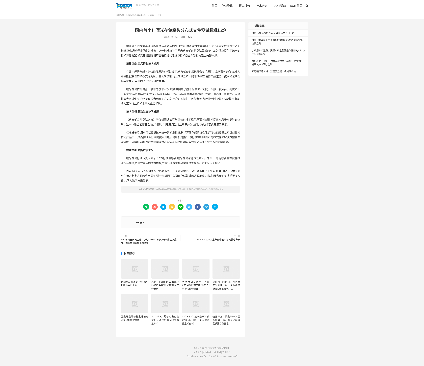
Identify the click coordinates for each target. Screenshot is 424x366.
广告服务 (207, 352)
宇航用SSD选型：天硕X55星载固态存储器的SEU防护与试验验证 (196, 285)
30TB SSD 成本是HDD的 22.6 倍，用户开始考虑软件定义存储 (196, 320)
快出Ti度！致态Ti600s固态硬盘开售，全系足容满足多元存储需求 (226, 320)
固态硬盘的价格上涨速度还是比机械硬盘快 (274, 71)
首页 (214, 5)
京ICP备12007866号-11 (197, 356)
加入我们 (217, 352)
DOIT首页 (296, 5)
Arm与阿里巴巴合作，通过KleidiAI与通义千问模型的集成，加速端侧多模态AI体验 (149, 241)
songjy (140, 222)
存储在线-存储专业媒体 (124, 6)
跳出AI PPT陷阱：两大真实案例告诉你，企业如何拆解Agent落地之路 (226, 285)
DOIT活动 (280, 5)
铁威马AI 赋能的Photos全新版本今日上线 (273, 33)
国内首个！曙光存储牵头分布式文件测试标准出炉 (180, 30)
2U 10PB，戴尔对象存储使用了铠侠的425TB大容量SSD (165, 320)
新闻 (152, 15)
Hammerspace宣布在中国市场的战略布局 (218, 239)
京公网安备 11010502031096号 (223, 356)
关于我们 (198, 352)
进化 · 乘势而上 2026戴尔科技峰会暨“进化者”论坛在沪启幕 (165, 285)
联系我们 (226, 352)
